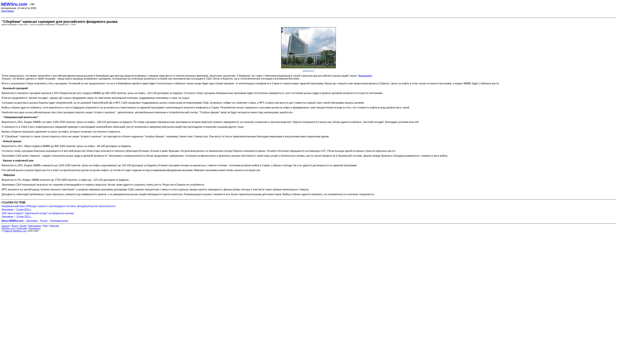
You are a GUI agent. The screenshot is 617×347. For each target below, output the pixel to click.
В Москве (22, 228)
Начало (5, 225)
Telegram (54, 225)
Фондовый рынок (59, 220)
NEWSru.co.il (8, 228)
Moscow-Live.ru (308, 70)
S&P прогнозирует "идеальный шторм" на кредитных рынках (38, 213)
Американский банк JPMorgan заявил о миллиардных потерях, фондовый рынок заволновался (58, 206)
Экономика (7, 11)
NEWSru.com (14, 4)
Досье (15, 225)
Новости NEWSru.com (15, 231)
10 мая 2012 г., (24, 216)
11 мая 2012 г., (24, 209)
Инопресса (34, 228)
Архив (23, 225)
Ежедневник (34, 225)
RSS (45, 225)
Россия (44, 220)
